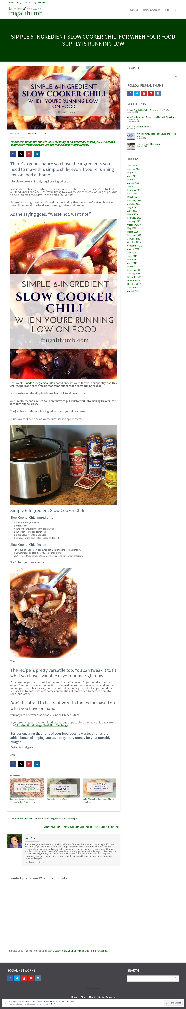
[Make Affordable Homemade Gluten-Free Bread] (99, 788)
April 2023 (132, 175)
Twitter (40, 862)
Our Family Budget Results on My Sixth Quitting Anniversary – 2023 (150, 118)
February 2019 (134, 235)
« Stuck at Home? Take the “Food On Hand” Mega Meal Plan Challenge (42, 818)
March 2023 (132, 179)
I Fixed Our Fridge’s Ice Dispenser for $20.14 (148, 110)
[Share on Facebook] (13, 154)
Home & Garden (151, 9)
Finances (133, 9)
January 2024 (133, 169)
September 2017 (135, 287)
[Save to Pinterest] (29, 154)
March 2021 (132, 196)
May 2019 (131, 228)
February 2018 (134, 270)
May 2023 (131, 172)
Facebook (29, 862)
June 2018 (132, 256)
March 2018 (132, 266)
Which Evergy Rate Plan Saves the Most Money (156, 134)
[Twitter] (137, 93)
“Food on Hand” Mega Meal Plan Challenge (41, 725)
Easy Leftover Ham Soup (57, 799)
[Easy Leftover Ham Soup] (63, 788)
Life (167, 9)
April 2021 (132, 193)
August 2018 (133, 249)
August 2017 (133, 290)
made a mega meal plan (40, 383)
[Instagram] (158, 93)
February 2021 (134, 200)
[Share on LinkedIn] (37, 154)
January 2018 (133, 273)
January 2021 (133, 203)
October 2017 (134, 283)
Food (43, 133)
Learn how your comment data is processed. (81, 950)
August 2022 (133, 182)
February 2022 (134, 189)
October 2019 (134, 224)
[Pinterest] (151, 93)
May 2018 (131, 259)
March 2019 (132, 231)
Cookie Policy (53, 1004)
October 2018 (134, 242)
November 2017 (135, 280)
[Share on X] (21, 154)
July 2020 (131, 207)
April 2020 (132, 210)
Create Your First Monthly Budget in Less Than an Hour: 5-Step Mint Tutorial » (82, 827)
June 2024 (132, 165)
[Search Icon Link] (176, 10)
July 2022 (131, 186)
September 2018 (135, 245)
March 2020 (132, 214)
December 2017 (135, 277)
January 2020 (133, 221)
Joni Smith (32, 133)
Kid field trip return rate (139, 126)
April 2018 (132, 263)
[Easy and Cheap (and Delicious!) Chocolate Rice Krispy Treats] (27, 788)
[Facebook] (130, 93)
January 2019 (133, 238)
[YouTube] (144, 93)
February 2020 (134, 217)
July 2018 (131, 252)
